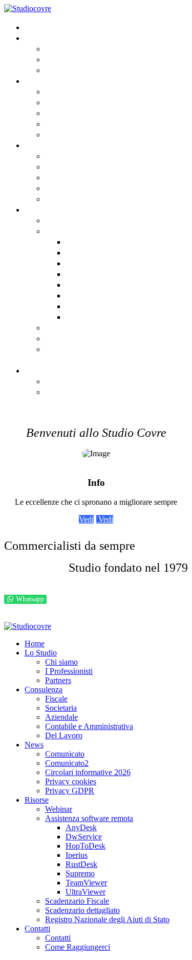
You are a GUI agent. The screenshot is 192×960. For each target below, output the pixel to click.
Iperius (79, 273)
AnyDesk (82, 241)
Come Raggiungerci (83, 391)
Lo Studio (43, 37)
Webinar (62, 220)
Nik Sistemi (121, 617)
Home (36, 26)
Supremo (83, 295)
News (35, 144)
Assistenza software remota (100, 230)
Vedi (86, 519)
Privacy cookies (75, 187)
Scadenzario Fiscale (84, 327)
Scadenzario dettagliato (93, 338)
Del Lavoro (66, 134)
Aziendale (64, 112)
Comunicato (68, 155)
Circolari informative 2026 (98, 177)
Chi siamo (64, 48)
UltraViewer (89, 316)
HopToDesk (87, 262)
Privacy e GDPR (31, 617)
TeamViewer (89, 305)
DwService (86, 252)
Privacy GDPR (70, 198)
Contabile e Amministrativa (99, 123)
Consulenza (47, 80)
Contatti (40, 370)
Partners (61, 69)
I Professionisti (74, 59)
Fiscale (58, 91)
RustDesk (84, 284)
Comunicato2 (71, 166)
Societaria (65, 102)
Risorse (39, 209)
